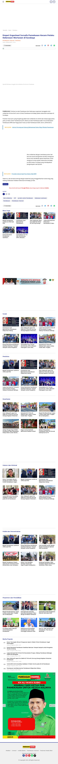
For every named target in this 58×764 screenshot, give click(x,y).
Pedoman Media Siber (46, 750)
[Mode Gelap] (51, 1)
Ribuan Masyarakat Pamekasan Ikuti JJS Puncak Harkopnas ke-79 (47, 431)
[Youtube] (29, 755)
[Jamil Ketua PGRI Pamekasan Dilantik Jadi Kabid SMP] (47, 605)
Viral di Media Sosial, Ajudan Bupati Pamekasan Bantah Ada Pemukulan (47, 547)
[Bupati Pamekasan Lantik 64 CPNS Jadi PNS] (8, 215)
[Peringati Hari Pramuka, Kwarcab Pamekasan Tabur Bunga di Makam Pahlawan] (29, 605)
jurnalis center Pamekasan (25, 198)
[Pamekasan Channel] (9, 2)
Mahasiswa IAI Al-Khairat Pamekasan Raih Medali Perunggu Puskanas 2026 (28, 630)
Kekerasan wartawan (41, 198)
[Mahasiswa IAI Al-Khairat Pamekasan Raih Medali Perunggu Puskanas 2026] (29, 622)
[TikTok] (35, 755)
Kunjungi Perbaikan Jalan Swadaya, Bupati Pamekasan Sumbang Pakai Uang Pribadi (47, 564)
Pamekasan (6, 201)
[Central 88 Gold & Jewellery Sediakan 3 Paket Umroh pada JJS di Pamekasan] (11, 490)
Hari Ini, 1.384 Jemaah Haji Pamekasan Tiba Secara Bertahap (46, 630)
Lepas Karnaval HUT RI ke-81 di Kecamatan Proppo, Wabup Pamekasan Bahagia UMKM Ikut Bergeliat (49, 222)
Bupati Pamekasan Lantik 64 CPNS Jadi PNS (8, 222)
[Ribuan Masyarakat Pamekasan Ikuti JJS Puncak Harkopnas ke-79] (47, 423)
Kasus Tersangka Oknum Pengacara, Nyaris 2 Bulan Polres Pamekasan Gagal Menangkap (10, 481)
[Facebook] (23, 755)
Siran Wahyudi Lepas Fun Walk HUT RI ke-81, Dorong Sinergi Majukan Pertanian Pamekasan (36, 222)
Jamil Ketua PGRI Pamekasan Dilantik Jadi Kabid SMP (47, 612)
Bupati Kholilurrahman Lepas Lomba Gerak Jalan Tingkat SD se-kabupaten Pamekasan (47, 414)
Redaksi (8, 750)
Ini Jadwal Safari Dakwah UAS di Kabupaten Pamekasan (10, 630)
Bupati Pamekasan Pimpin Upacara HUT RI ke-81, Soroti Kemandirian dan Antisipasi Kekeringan (11, 564)
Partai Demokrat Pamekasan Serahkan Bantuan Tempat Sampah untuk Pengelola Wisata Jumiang (8, 236)
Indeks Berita (21, 750)
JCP (15, 198)
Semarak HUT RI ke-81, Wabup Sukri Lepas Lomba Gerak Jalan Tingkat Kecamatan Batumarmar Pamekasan (46, 346)
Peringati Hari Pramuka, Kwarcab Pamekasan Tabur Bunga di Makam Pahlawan (28, 613)
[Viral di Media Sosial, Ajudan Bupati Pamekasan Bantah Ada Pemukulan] (47, 539)
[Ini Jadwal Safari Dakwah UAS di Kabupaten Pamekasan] (11, 622)
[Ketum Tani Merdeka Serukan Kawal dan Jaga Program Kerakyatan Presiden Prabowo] (29, 556)
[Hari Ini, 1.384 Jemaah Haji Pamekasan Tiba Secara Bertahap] (47, 622)
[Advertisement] (29, 17)
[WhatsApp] (32, 755)
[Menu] (4, 1)
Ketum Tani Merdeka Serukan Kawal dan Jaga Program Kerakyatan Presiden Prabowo (28, 564)
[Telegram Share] (51, 45)
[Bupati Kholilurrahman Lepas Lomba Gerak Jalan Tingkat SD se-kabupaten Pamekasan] (47, 407)
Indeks (47, 188)
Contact (14, 750)
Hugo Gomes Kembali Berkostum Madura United (28, 430)
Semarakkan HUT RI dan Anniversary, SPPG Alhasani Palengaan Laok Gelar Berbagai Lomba (21, 236)
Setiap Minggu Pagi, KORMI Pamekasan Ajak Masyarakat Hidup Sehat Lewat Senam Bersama (11, 431)
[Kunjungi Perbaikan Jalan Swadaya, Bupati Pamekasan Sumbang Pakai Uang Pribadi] (47, 556)
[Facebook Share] (42, 45)
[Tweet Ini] (45, 45)
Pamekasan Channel (8, 40)
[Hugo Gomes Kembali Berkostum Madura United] (29, 423)
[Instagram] (26, 755)
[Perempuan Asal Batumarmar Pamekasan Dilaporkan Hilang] (22, 215)
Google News (25, 188)
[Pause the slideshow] (50, 705)
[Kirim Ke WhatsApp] (54, 45)
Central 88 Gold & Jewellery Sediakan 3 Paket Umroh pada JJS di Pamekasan (10, 497)
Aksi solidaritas (7, 198)
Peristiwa (17, 40)
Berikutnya (5, 184)
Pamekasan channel (17, 201)
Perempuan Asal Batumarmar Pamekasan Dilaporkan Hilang (21, 222)
